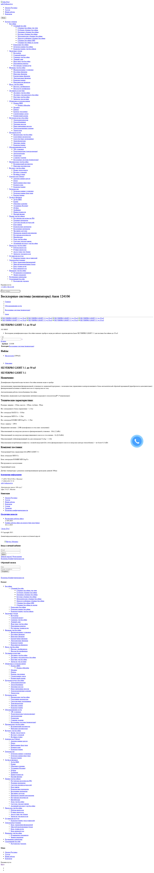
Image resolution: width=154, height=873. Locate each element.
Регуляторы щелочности (22, 235)
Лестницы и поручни (17, 91)
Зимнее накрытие (19, 275)
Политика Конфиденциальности (12, 559)
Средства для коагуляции (22, 241)
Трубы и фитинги (15, 197)
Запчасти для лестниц (21, 99)
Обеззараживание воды (17, 147)
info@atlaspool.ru (7, 4)
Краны (15, 202)
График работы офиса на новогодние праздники (22, 523)
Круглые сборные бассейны (28, 34)
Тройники (17, 210)
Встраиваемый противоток (23, 164)
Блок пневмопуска (20, 268)
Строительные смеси (20, 114)
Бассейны (12, 24)
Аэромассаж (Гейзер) (16, 176)
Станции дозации (19, 158)
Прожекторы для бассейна (22, 135)
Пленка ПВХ (18, 103)
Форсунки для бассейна (21, 61)
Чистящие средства (20, 231)
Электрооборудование (17, 260)
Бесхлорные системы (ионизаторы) (26, 160)
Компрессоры (18, 185)
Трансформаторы (19, 141)
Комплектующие (19, 80)
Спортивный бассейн (17, 279)
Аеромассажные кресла (21, 178)
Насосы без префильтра (21, 89)
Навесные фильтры (20, 74)
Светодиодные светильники (23, 139)
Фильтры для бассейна (17, 68)
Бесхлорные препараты (21, 229)
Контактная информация (11, 475)
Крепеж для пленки (20, 112)
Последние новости (9, 514)
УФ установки (18, 149)
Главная (8, 302)
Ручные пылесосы (19, 250)
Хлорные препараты (20, 220)
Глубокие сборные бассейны (28, 30)
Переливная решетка (20, 63)
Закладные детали (15, 51)
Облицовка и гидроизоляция (19, 101)
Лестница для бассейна (21, 93)
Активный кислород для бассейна (25, 243)
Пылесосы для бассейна (17, 245)
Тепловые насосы (19, 124)
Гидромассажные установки (23, 191)
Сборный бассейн (19, 26)
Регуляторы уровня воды (22, 66)
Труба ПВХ (17, 199)
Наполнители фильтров (21, 82)
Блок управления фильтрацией (24, 262)
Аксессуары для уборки (21, 252)
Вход (2, 864)
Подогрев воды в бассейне (18, 118)
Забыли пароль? (6, 557)
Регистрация (17, 557)
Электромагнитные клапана (23, 128)
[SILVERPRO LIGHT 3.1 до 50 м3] (13, 318)
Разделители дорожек (21, 281)
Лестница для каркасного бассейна (25, 95)
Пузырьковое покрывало (22, 273)
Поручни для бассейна (21, 97)
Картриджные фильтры (21, 76)
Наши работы (10, 12)
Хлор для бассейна (20, 239)
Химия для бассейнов (17, 216)
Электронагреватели (20, 120)
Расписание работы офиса (14, 519)
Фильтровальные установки (23, 70)
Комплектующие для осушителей (25, 258)
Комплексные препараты (22, 227)
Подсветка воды (15, 132)
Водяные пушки (19, 174)
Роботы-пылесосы (19, 248)
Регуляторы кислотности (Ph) (23, 218)
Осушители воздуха (16, 256)
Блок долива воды (19, 266)
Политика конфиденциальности (16, 510)
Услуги (7, 10)
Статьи (7, 506)
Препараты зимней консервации (25, 233)
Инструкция (9, 356)
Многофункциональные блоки (24, 264)
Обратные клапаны (20, 204)
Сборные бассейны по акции (28, 43)
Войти (3, 554)
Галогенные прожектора (22, 137)
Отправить (5, 571)
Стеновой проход (19, 55)
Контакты (8, 14)
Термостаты (17, 130)
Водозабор (17, 53)
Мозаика (16, 107)
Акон (7, 314)
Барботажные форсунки (21, 183)
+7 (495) (7, 287)
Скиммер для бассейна (21, 57)
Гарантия (8, 508)
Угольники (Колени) (20, 206)
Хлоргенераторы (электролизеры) (25, 151)
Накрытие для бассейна (17, 271)
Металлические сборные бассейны (30, 36)
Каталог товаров (11, 22)
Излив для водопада (20, 170)
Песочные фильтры (20, 72)
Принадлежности (19, 212)
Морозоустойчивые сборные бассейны (31, 38)
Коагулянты (17, 225)
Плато (15, 181)
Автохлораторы (19, 153)
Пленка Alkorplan (24, 105)
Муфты (16, 208)
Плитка (16, 109)
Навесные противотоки (21, 166)
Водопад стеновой (20, 172)
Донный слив (18, 59)
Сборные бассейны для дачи (28, 28)
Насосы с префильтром (21, 86)
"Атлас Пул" (5, 529)
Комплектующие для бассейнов (24, 49)
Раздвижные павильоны (18, 277)
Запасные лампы (19, 143)
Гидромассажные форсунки (23, 193)
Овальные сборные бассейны (28, 32)
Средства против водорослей (23, 222)
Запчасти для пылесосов (22, 254)
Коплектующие (18, 195)
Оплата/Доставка (11, 8)
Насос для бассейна (16, 84)
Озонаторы (17, 155)
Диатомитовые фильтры (22, 78)
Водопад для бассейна (17, 168)
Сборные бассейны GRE (26, 40)
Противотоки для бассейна (18, 162)
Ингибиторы (18, 237)
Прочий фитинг (19, 214)
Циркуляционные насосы (22, 126)
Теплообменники (19, 122)
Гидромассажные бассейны (23, 47)
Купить (3, 341)
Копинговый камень (20, 116)
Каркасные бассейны (20, 45)
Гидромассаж (14, 189)
